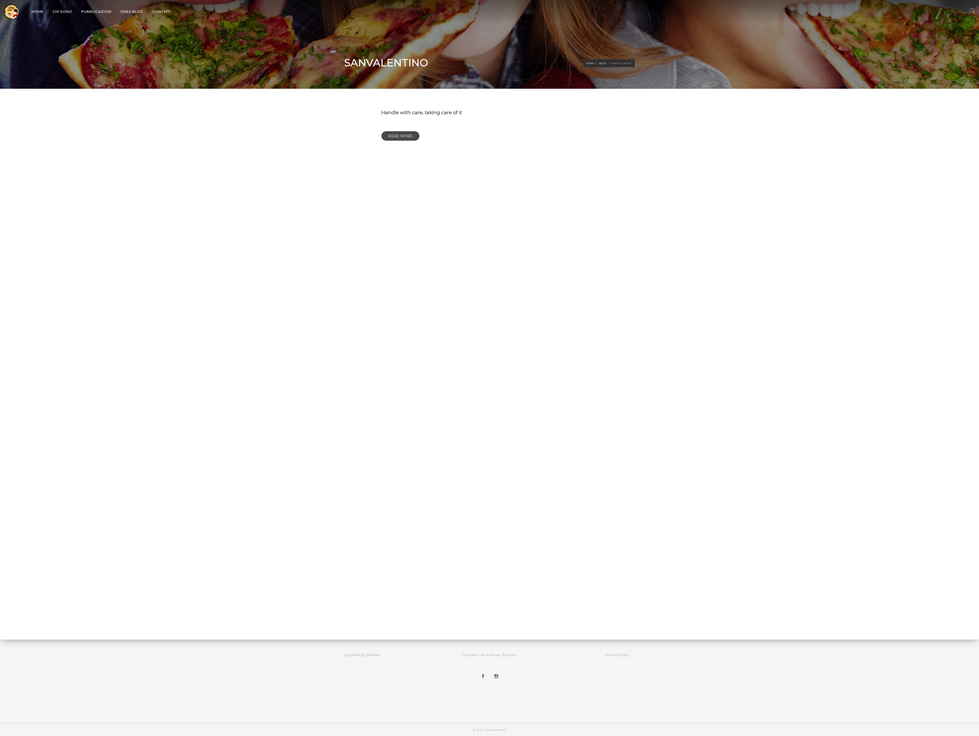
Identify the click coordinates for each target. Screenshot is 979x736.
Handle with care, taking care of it (421, 112)
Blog (603, 63)
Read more (400, 136)
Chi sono (62, 11)
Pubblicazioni (96, 11)
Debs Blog (132, 11)
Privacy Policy (617, 655)
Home (37, 11)
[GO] (972, 12)
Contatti (161, 11)
